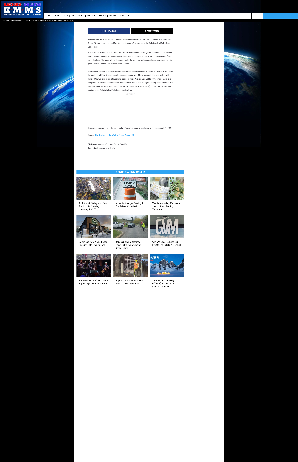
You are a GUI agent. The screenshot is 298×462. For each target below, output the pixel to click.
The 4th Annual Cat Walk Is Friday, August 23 (114, 135)
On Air (56, 16)
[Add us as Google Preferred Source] (243, 16)
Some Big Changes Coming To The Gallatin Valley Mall (129, 205)
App (72, 16)
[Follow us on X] (254, 16)
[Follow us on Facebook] (248, 16)
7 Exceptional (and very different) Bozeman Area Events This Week (164, 283)
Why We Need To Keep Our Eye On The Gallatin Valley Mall (166, 243)
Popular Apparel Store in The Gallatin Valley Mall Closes (129, 282)
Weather (102, 16)
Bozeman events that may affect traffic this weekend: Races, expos (128, 244)
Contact (112, 16)
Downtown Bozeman (105, 144)
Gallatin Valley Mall (120, 144)
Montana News (16, 20)
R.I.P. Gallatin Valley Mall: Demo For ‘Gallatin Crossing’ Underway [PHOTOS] (93, 206)
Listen (65, 16)
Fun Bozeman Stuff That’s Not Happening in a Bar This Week (93, 282)
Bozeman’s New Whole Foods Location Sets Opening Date (93, 243)
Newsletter (124, 16)
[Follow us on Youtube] (260, 16)
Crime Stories (45, 20)
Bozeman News (31, 20)
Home (48, 16)
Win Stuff (91, 16)
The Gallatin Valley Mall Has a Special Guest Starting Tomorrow (166, 206)
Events (81, 16)
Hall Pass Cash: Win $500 (63, 20)
